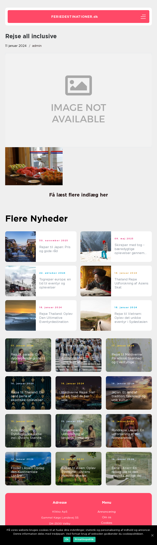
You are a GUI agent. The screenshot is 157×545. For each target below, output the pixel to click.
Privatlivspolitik (84, 539)
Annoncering (106, 511)
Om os (106, 517)
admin (37, 46)
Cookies (106, 523)
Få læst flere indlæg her (78, 195)
